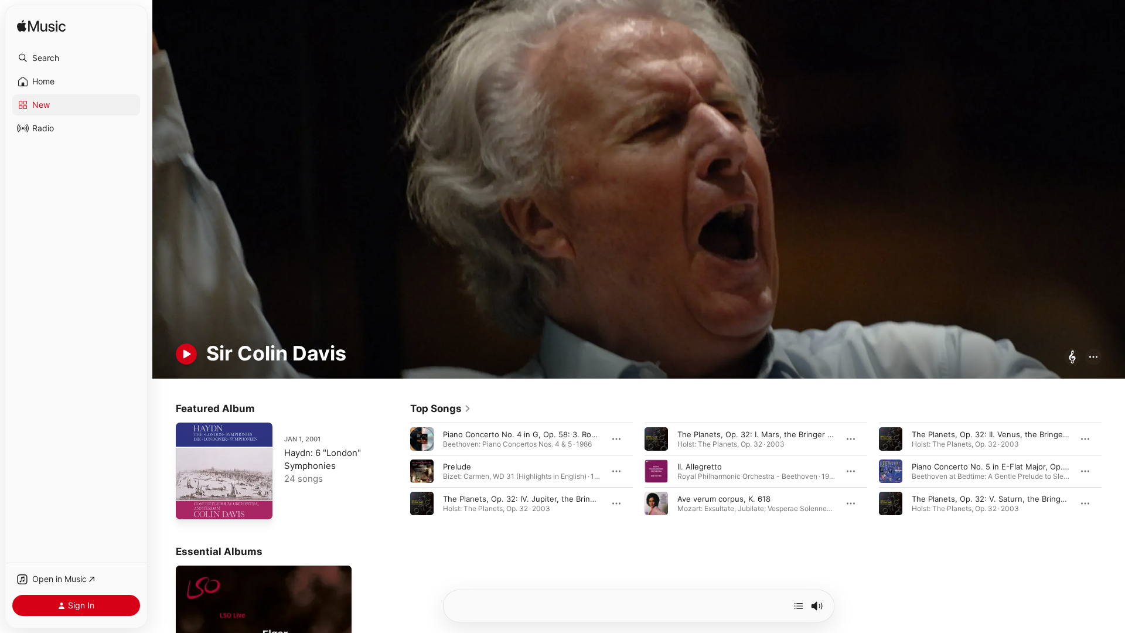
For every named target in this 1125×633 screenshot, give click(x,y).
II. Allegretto (699, 466)
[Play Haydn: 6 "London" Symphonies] (190, 504)
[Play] (186, 354)
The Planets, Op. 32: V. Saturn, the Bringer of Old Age (1011, 498)
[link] (440, 408)
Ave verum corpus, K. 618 (724, 498)
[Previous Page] (398, 470)
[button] (76, 58)
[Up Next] (799, 606)
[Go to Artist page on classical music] (1072, 358)
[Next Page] (1113, 470)
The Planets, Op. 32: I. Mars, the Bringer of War (764, 433)
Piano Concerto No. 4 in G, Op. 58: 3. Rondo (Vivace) (540, 433)
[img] (41, 26)
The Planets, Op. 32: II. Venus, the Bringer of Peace (1006, 433)
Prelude (457, 466)
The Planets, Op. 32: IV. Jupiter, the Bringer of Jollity (539, 498)
